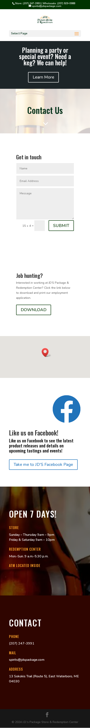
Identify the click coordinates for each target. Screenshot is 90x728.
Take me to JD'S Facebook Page (43, 464)
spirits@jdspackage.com (26, 659)
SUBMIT (61, 225)
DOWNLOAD (33, 310)
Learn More (43, 77)
